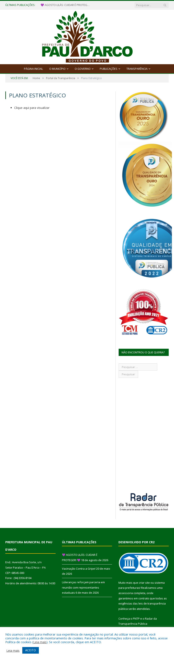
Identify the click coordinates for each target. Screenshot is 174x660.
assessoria (125, 593)
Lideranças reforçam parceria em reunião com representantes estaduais (83, 587)
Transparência (136, 69)
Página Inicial (33, 69)
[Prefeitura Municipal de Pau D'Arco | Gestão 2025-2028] (87, 35)
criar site (144, 583)
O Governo (83, 69)
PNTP (136, 618)
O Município (57, 69)
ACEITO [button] (30, 650)
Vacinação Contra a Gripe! (57, 5)
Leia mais (39, 642)
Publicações (108, 69)
